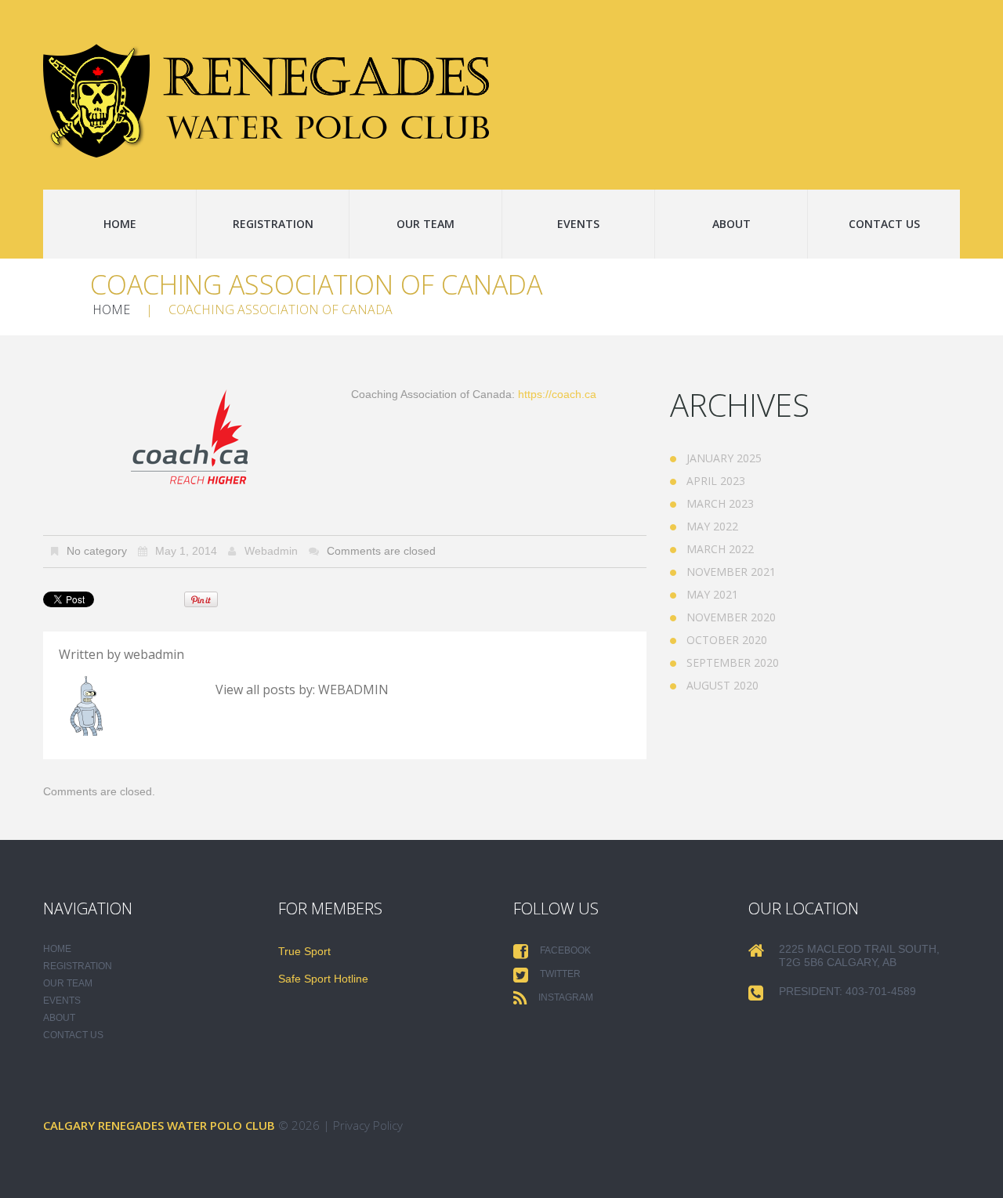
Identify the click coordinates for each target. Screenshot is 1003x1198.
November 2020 (731, 617)
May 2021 (712, 594)
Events (578, 223)
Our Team (425, 223)
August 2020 (722, 685)
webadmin (271, 551)
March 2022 (720, 548)
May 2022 (712, 526)
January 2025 (724, 458)
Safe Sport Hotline (323, 978)
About (731, 223)
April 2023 (715, 480)
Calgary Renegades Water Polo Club (159, 1125)
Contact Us (884, 223)
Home (119, 223)
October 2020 (726, 639)
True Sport (304, 951)
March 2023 (720, 503)
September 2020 (732, 662)
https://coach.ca (557, 394)
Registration (273, 223)
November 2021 (731, 571)
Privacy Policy (368, 1125)
